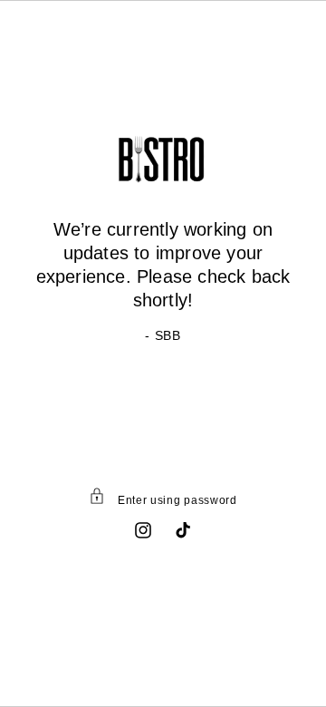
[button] (163, 499)
